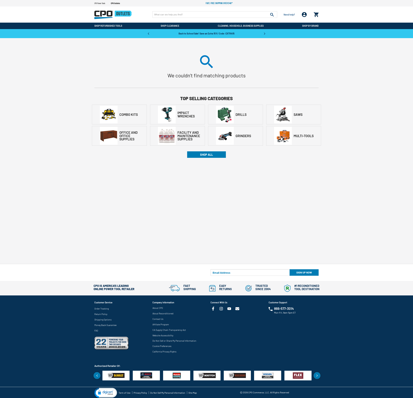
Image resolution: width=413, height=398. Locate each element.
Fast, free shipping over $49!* (219, 3)
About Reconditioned (162, 313)
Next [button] (264, 33)
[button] (105, 392)
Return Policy (100, 314)
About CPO (157, 308)
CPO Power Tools (99, 3)
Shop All (206, 154)
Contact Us (157, 319)
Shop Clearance (170, 25)
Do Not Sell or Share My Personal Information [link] (174, 340)
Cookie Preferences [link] (161, 346)
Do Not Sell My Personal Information (167, 392)
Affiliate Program (160, 324)
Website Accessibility (162, 335)
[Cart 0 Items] (316, 13)
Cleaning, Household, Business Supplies (241, 25)
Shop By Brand (310, 25)
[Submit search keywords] (272, 14)
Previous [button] (148, 33)
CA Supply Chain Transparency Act (169, 330)
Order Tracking (101, 308)
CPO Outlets (115, 3)
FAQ (96, 330)
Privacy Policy (140, 392)
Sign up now (304, 272)
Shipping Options (103, 319)
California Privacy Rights (164, 351)
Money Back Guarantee (105, 325)
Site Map (192, 392)
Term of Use (124, 392)
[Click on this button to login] (304, 14)
